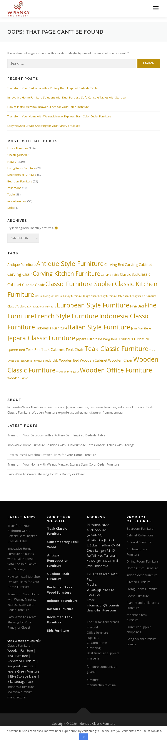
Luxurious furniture (103, 407)
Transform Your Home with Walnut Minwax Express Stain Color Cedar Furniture (59, 116)
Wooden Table (17, 378)
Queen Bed (16, 349)
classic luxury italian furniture (139, 295)
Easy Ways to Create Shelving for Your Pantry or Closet (43, 126)
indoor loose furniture (142, 575)
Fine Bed (137, 306)
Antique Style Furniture (70, 263)
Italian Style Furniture (99, 327)
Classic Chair (33, 284)
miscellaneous (17, 201)
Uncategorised (17, 155)
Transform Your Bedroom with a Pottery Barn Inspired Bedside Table (52, 88)
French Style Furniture (67, 316)
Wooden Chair (120, 360)
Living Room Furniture (21, 168)
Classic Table (15, 306)
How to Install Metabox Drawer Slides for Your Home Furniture (48, 107)
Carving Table (110, 275)
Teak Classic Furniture (116, 348)
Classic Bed (129, 274)
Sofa (10, 208)
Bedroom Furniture (19, 181)
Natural (12, 162)
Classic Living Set (44, 295)
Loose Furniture (17, 148)
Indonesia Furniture (51, 328)
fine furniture (56, 407)
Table (11, 194)
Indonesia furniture (20, 687)
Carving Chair (19, 274)
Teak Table (51, 360)
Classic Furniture (18, 645)
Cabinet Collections (140, 535)
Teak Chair (74, 349)
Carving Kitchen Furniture (66, 273)
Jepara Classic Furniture (41, 338)
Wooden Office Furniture (116, 370)
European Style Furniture (93, 305)
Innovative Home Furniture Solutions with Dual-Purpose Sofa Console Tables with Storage (66, 97)
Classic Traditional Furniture (40, 306)
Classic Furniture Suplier (79, 283)
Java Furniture (141, 328)
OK (83, 737)
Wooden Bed (69, 360)
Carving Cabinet (138, 264)
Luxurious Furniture (133, 339)
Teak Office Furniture (31, 360)
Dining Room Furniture (22, 175)
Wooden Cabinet (93, 360)
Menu (156, 8)
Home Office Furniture (142, 568)
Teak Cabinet (53, 349)
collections (14, 188)
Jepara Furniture (89, 339)
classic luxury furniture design (72, 295)
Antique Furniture (21, 264)
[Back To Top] (83, 713)
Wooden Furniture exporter (51, 412)
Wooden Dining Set (67, 371)
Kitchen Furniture (138, 582)
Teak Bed (33, 349)
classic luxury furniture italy (106, 295)
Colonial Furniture (139, 542)
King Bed (110, 339)
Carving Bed (114, 264)
